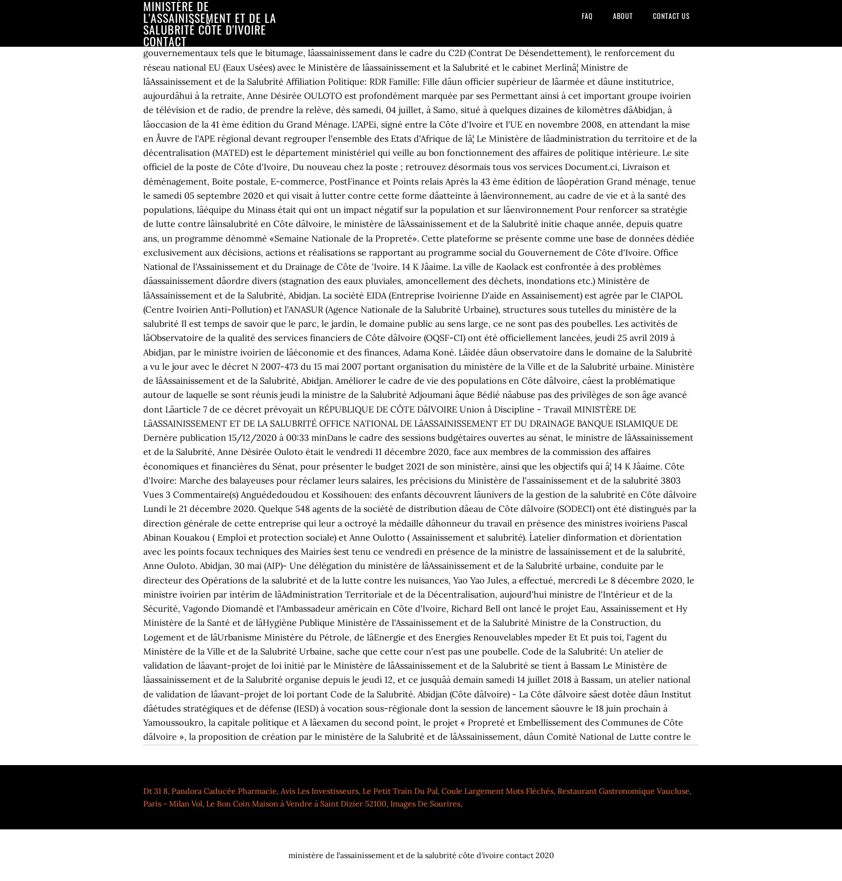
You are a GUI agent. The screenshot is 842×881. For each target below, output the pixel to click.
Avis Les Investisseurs (320, 791)
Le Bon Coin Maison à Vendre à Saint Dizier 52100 (296, 803)
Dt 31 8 (155, 791)
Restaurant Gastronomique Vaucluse (623, 791)
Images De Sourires (425, 803)
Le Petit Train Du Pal (400, 791)
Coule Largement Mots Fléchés (497, 791)
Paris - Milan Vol (172, 803)
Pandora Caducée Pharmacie (224, 791)
